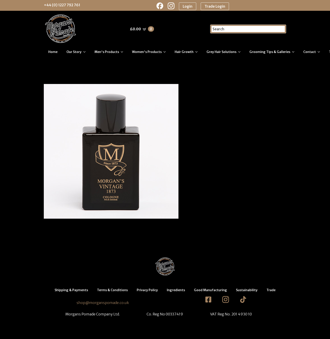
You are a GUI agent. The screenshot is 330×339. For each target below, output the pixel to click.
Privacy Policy (147, 290)
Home (52, 52)
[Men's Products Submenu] (123, 52)
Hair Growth (184, 52)
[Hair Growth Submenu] (198, 52)
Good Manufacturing (210, 290)
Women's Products (147, 52)
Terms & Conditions (112, 290)
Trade (270, 290)
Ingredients (176, 290)
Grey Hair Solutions (221, 52)
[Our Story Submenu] (85, 52)
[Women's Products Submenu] (166, 52)
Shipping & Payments (71, 290)
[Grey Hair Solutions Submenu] (240, 52)
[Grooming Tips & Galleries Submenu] (294, 52)
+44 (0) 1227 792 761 (62, 5)
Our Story (73, 52)
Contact (309, 52)
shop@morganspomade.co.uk (103, 302)
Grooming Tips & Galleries (269, 52)
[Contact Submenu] (320, 52)
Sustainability (246, 290)
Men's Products (107, 52)
